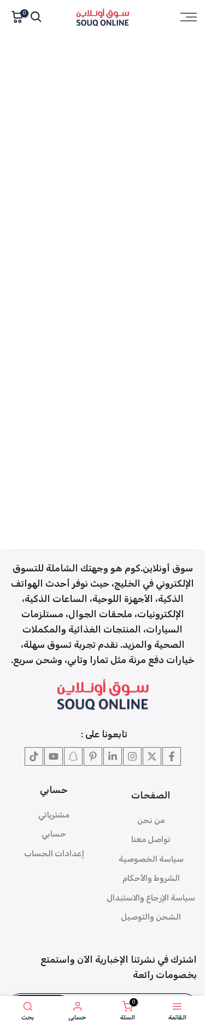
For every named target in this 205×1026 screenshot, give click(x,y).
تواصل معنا (151, 839)
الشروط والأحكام (151, 878)
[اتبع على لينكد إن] (112, 756)
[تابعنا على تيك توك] (34, 756)
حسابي (54, 834)
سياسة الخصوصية (151, 859)
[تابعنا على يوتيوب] (53, 756)
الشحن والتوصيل (151, 917)
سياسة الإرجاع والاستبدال (151, 898)
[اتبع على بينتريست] (93, 756)
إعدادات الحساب (54, 853)
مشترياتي (53, 815)
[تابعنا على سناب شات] (73, 756)
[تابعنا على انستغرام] (132, 756)
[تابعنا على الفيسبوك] (171, 756)
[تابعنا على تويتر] (152, 756)
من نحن (151, 820)
